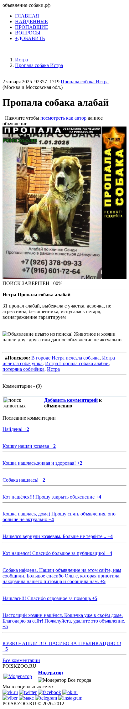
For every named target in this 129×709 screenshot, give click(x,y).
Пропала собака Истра (85, 81)
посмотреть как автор (63, 118)
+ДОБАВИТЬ (30, 38)
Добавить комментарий (71, 400)
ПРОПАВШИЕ (31, 27)
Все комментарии (21, 660)
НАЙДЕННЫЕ (31, 21)
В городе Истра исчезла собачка (65, 357)
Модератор (50, 672)
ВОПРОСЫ (27, 32)
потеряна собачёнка (23, 369)
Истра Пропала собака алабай (77, 363)
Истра (53, 369)
